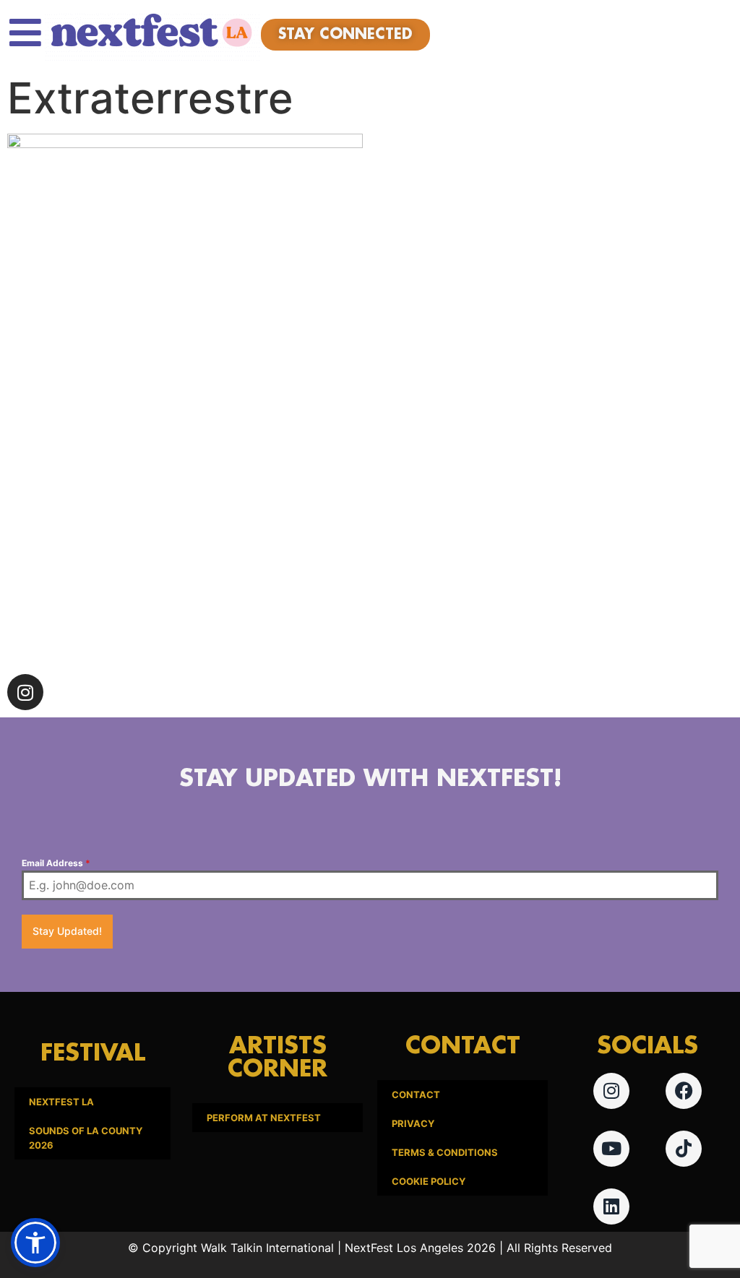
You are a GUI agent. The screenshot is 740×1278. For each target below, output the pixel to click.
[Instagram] (25, 692)
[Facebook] (684, 1091)
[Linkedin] (611, 1206)
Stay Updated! (67, 931)
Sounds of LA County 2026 (85, 1138)
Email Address (56, 863)
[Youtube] (611, 1149)
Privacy (413, 1123)
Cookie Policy (428, 1181)
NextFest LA (61, 1102)
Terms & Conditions (445, 1152)
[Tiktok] (684, 1149)
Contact (416, 1094)
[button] (35, 1243)
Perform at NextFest (264, 1117)
